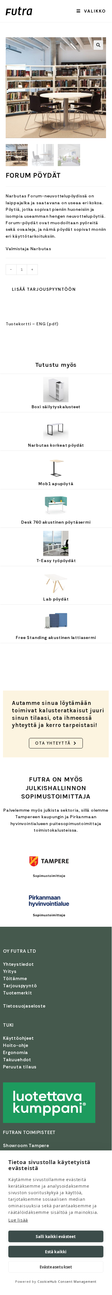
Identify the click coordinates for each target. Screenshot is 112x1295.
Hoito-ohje (15, 1045)
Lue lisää (18, 1220)
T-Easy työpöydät (56, 560)
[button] (98, 45)
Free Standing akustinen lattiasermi (56, 637)
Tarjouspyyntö (20, 986)
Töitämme (15, 979)
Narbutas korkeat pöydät (56, 445)
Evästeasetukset (56, 1267)
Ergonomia (15, 1053)
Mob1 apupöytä (55, 483)
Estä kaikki (55, 1251)
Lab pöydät (56, 599)
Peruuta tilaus (20, 1067)
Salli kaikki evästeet (56, 1236)
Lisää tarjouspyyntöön (44, 289)
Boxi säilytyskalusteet (56, 406)
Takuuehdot (17, 1060)
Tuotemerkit (17, 993)
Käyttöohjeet (18, 1038)
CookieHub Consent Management (67, 1281)
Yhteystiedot (18, 964)
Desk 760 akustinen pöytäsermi (56, 522)
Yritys (10, 971)
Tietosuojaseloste (24, 1006)
